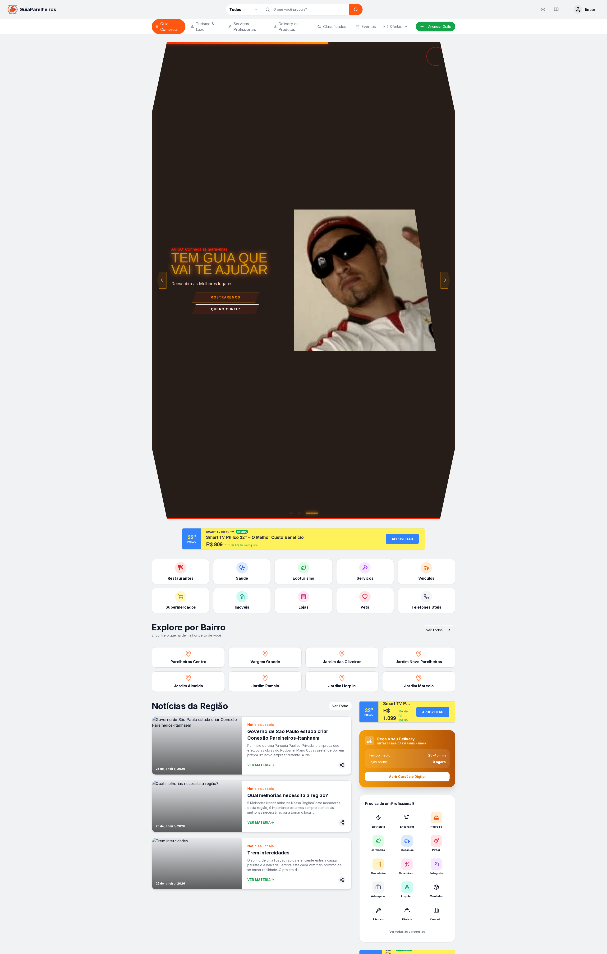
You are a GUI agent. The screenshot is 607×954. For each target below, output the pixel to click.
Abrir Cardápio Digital (407, 777)
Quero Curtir (225, 309)
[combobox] (244, 9)
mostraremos (225, 297)
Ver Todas (340, 706)
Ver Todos (434, 630)
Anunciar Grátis (439, 26)
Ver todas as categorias (407, 931)
